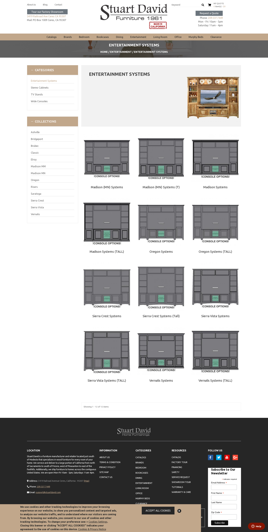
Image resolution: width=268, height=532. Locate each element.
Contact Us (105, 477)
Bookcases (103, 37)
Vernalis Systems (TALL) (215, 380)
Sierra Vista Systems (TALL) (107, 380)
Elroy (34, 159)
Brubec (35, 145)
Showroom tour (181, 482)
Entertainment (138, 37)
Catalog (176, 457)
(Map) (86, 481)
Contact (58, 4)
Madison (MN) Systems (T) (161, 187)
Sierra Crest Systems (106, 316)
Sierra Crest (37, 200)
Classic (35, 152)
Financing (177, 467)
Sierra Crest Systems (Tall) (161, 316)
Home (104, 51)
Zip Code (216, 512)
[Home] (134, 16)
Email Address (219, 482)
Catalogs (52, 37)
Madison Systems (215, 187)
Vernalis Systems (161, 380)
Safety (175, 472)
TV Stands (37, 94)
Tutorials (177, 487)
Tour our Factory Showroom (47, 11)
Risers (34, 186)
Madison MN (38, 173)
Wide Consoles (39, 101)
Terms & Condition (109, 462)
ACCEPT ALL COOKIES (158, 510)
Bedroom (84, 37)
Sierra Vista (37, 207)
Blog (45, 4)
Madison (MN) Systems (107, 187)
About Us (31, 4)
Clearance (215, 37)
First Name (217, 493)
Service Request (181, 477)
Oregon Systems (161, 251)
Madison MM (38, 166)
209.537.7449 (215, 17)
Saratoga (36, 193)
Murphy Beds (196, 37)
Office (177, 37)
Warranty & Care (181, 492)
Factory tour (179, 462)
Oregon (35, 180)
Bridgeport (37, 139)
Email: (32, 492)
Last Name (216, 502)
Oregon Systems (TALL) (215, 251)
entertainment (121, 51)
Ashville (35, 132)
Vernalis (35, 214)
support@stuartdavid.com (48, 492)
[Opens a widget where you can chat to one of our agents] (256, 526)
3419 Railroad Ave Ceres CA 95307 (46, 16)
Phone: (32, 486)
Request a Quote (209, 13)
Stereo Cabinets (40, 87)
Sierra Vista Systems (215, 316)
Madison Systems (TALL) (107, 251)
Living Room (160, 37)
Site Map (104, 472)
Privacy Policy (107, 467)
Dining (119, 37)
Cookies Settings (98, 521)
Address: (33, 481)
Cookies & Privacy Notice (92, 529)
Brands (68, 37)
